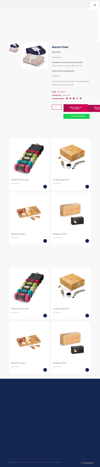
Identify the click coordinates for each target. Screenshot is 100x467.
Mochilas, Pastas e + (42, 436)
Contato (23, 432)
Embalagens (39, 429)
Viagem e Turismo (41, 445)
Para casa (66, 95)
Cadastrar (77, 406)
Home (22, 419)
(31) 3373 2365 (68, 449)
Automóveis (39, 419)
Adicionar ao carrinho (76, 108)
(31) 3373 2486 (64, 452)
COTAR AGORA (78, 116)
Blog (21, 429)
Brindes (37, 426)
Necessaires (38, 439)
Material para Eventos (42, 432)
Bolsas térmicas (40, 423)
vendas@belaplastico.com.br (71, 445)
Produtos (23, 426)
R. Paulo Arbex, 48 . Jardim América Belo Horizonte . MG (70, 436)
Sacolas (37, 442)
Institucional (24, 423)
